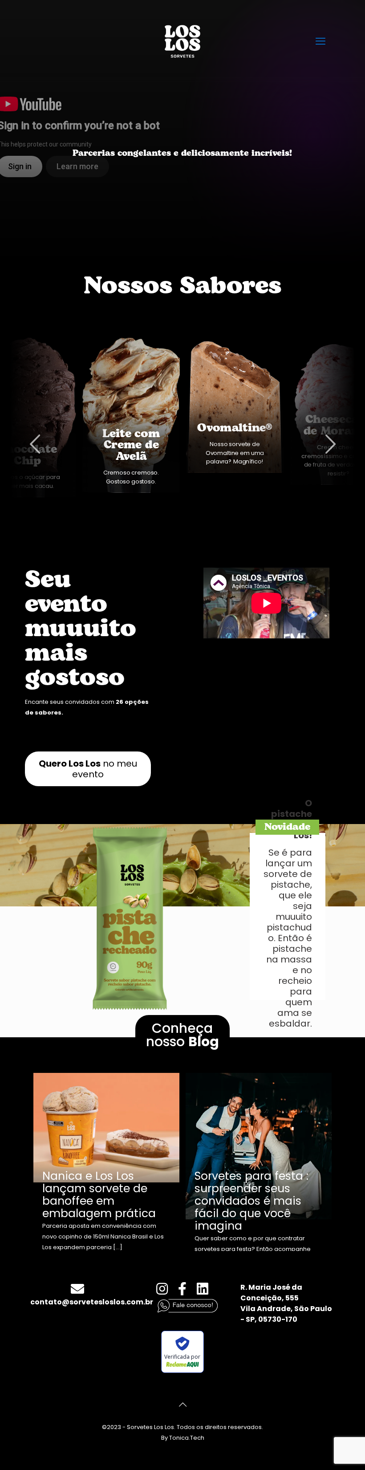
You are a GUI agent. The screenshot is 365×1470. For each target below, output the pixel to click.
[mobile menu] (320, 41)
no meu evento (88, 768)
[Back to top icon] (182, 1404)
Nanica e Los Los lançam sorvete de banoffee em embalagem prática (99, 1194)
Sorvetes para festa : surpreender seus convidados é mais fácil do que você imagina (251, 1201)
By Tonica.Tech (182, 1437)
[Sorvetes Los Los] (182, 41)
